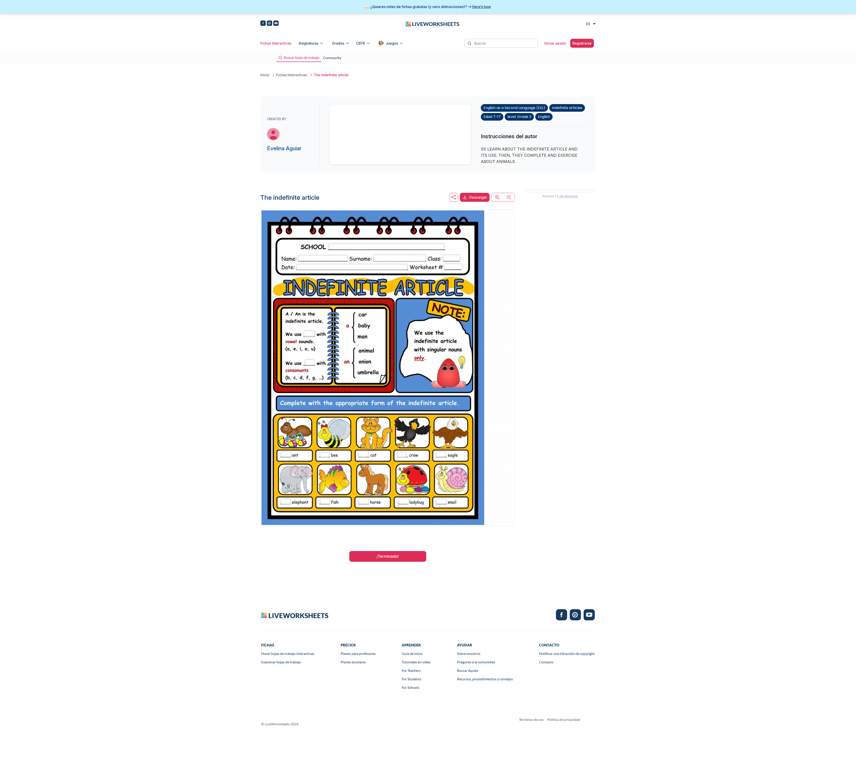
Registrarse (582, 43)
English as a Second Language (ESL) (514, 107)
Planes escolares (353, 662)
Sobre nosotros (468, 653)
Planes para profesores (358, 653)
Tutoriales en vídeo (416, 662)
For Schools (410, 687)
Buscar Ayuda (467, 670)
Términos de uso (531, 719)
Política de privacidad (563, 719)
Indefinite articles (567, 107)
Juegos (392, 43)
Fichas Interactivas (275, 43)
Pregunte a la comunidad (476, 662)
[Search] (470, 43)
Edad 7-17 (492, 116)
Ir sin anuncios (567, 196)
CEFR (360, 43)
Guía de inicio (412, 653)
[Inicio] (432, 23)
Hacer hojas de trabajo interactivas (287, 653)
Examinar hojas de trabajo (281, 662)
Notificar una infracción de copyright (567, 653)
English (544, 116)
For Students (411, 679)
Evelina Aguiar (284, 148)
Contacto (546, 662)
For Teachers (411, 670)
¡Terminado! (388, 556)
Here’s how (481, 6)
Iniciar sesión (555, 43)
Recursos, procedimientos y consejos (485, 679)
